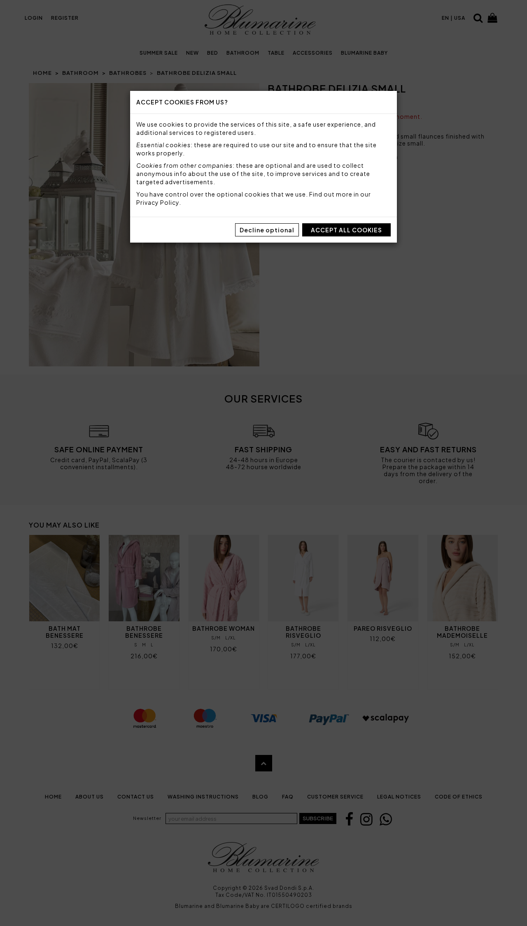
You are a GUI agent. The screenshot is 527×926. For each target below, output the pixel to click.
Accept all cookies (346, 230)
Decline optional (267, 230)
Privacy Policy (157, 202)
